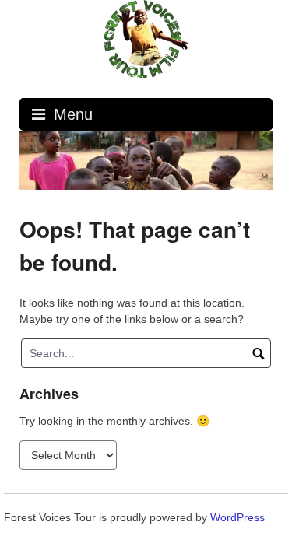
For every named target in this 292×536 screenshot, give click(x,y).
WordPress (237, 517)
